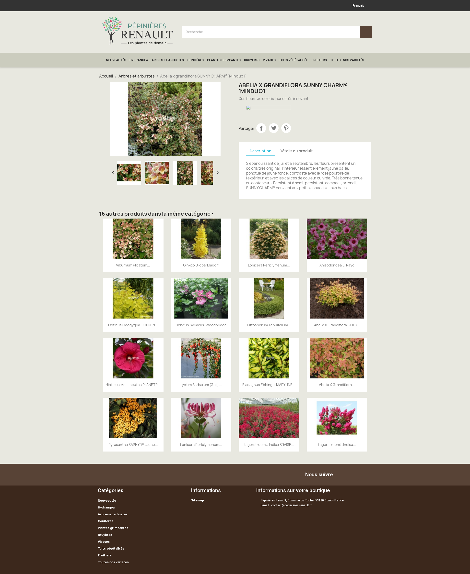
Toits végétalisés (293, 60)
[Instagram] (366, 474)
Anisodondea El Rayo (336, 265)
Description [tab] (260, 151)
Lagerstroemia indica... (337, 444)
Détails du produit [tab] (296, 151)
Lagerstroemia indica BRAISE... (269, 444)
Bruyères (251, 60)
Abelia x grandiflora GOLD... (337, 325)
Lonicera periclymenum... (269, 265)
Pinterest (286, 128)
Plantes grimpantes (224, 60)
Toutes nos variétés (347, 60)
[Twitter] (352, 474)
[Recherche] (366, 32)
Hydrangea (138, 60)
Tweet (274, 128)
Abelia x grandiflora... (337, 384)
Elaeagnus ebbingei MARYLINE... (268, 384)
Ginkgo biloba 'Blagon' (201, 265)
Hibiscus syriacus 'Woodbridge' (201, 325)
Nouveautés (116, 60)
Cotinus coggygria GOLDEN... (133, 325)
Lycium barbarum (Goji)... (201, 384)
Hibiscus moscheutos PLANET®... (133, 384)
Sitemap (197, 500)
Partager (261, 128)
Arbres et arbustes (168, 60)
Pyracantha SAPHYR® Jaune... (133, 444)
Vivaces (269, 60)
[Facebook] (339, 474)
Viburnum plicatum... (133, 265)
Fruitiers (319, 60)
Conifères (195, 60)
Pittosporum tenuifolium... (269, 325)
